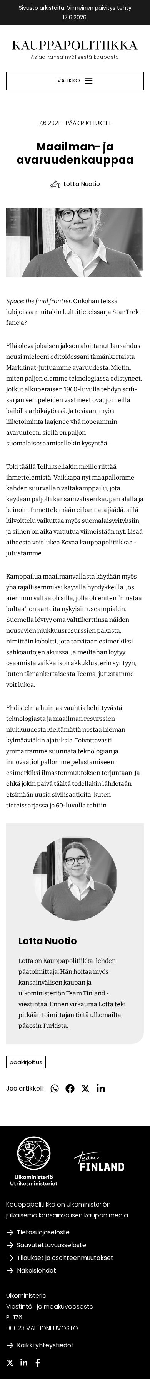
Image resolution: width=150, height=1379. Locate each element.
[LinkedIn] (24, 1363)
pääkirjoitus (26, 1062)
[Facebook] (38, 1363)
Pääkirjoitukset (88, 123)
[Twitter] (10, 1363)
